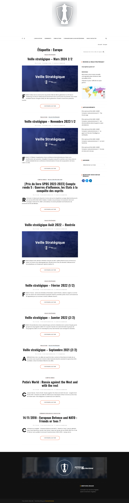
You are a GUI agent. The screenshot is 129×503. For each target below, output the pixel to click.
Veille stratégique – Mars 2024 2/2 (49, 59)
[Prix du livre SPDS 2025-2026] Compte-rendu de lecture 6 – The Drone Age (92, 113)
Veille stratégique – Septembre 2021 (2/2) (50, 349)
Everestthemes (49, 501)
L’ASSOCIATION (38, 38)
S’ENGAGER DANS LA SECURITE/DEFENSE (74, 38)
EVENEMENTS (48, 38)
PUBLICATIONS (57, 38)
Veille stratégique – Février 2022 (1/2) (50, 285)
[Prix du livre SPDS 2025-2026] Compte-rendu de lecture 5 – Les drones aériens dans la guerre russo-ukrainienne (93, 122)
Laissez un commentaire (59, 63)
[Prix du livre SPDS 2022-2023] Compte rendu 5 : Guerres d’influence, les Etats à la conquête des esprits (50, 187)
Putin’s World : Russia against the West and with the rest (50, 384)
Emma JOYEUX (48, 63)
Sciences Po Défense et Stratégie (64, 29)
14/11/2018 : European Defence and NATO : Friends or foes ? (50, 419)
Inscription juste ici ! (88, 67)
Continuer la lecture (50, 106)
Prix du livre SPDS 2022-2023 (55, 179)
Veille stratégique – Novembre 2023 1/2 (49, 121)
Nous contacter (91, 38)
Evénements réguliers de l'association (50, 413)
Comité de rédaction (48, 289)
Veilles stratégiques (50, 54)
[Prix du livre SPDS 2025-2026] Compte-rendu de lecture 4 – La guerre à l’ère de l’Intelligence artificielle (91, 132)
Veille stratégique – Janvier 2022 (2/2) (50, 317)
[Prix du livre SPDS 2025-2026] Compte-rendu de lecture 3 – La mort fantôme (93, 141)
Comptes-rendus (42, 179)
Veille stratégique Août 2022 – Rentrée (50, 224)
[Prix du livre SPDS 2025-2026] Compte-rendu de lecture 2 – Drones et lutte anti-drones (93, 149)
